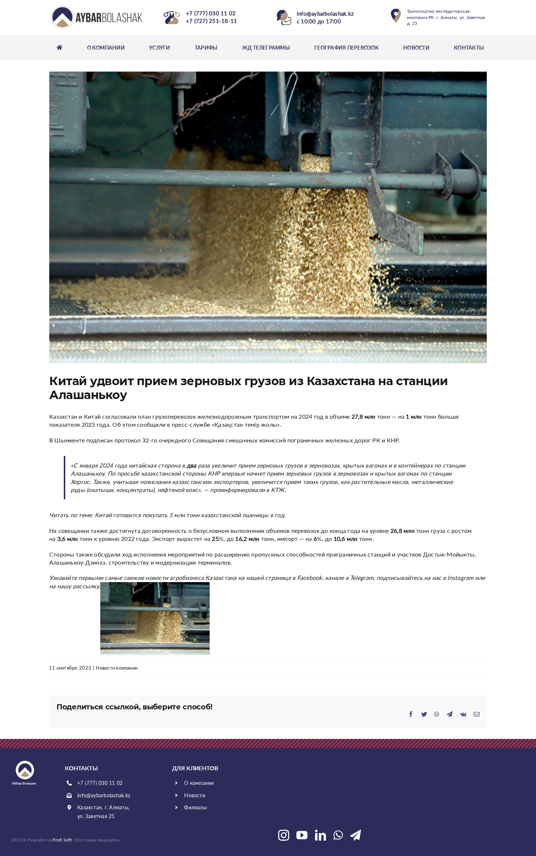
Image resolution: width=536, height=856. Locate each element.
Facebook (309, 577)
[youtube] (301, 835)
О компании (199, 783)
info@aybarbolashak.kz (103, 795)
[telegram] (355, 835)
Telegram (361, 577)
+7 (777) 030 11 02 (100, 783)
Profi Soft (62, 840)
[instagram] (283, 835)
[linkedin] (320, 835)
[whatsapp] (338, 835)
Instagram (460, 577)
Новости (194, 795)
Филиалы (195, 807)
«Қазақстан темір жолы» (246, 424)
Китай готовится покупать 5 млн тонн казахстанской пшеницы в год (189, 514)
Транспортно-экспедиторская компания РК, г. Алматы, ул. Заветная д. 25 (446, 17)
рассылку (86, 585)
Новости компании (116, 668)
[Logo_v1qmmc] (97, 7)
